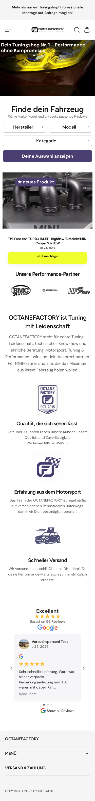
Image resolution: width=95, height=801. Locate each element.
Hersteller (23, 127)
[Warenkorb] (87, 29)
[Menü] (8, 29)
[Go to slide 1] (44, 705)
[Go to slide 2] (48, 704)
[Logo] (47, 30)
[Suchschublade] (77, 29)
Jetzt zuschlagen (47, 256)
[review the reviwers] (21, 656)
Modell (69, 127)
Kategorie (46, 141)
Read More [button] (28, 694)
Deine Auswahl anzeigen (47, 156)
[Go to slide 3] (51, 704)
